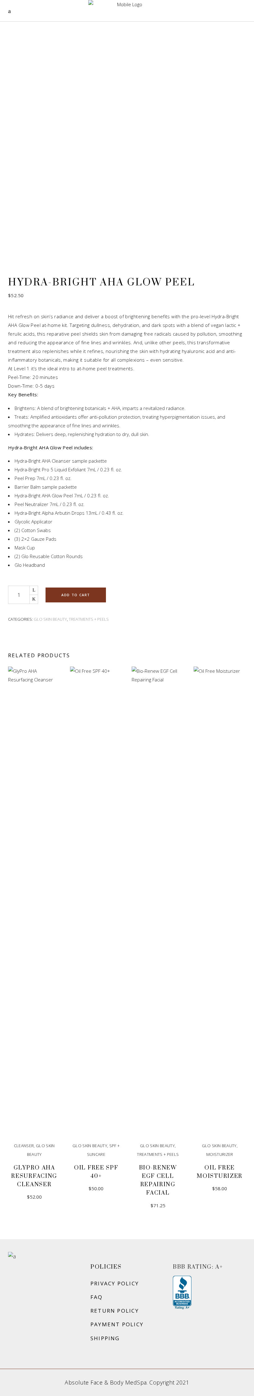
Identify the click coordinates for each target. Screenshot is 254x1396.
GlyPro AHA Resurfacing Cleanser (34, 1176)
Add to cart (75, 594)
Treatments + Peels (89, 619)
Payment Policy (116, 1324)
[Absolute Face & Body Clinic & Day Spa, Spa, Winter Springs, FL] (182, 1293)
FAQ (96, 1297)
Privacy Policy (114, 1283)
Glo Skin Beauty (50, 619)
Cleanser (24, 1145)
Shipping (105, 1338)
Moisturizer (219, 1154)
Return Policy (114, 1310)
